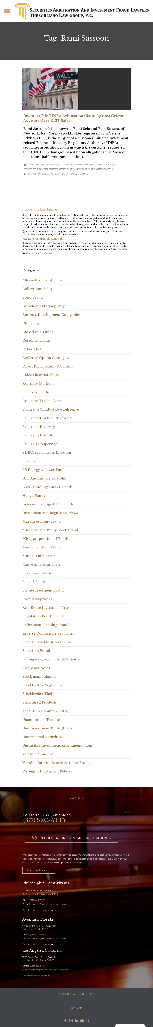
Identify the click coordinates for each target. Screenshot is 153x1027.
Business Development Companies (51, 315)
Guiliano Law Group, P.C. (81, 994)
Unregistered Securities (42, 737)
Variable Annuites (37, 754)
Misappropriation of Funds (45, 539)
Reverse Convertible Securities (48, 634)
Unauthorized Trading (41, 720)
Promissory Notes (37, 599)
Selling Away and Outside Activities (51, 659)
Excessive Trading (37, 392)
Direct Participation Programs (47, 366)
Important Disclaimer (39, 253)
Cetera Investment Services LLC (49, 174)
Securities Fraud (36, 651)
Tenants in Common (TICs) (45, 711)
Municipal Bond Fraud (41, 547)
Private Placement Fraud (43, 590)
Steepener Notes (36, 668)
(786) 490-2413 (38, 934)
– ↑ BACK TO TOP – (76, 797)
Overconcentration (38, 573)
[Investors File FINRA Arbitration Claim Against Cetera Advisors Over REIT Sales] (76, 89)
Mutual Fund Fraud (39, 556)
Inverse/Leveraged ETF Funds (48, 504)
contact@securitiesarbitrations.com (42, 238)
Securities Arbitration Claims (46, 642)
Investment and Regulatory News (89, 164)
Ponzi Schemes (34, 582)
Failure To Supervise (39, 444)
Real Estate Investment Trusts (47, 608)
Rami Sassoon (79, 174)
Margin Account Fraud (41, 522)
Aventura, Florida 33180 (35, 929)
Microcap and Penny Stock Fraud (50, 530)
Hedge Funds (33, 496)
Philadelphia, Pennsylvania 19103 (40, 894)
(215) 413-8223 (37, 900)
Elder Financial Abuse (40, 375)
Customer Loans (36, 341)
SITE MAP (76, 1008)
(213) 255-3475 (37, 965)
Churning (30, 323)
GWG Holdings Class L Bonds (47, 487)
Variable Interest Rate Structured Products (58, 763)
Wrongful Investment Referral (48, 771)
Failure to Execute (37, 435)
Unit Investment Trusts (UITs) (47, 728)
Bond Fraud (32, 298)
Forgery (29, 461)
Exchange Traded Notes (42, 401)
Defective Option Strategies (45, 358)
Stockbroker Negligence (42, 685)
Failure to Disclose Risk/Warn (47, 418)
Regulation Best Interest (42, 616)
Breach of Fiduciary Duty (43, 306)
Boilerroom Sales (37, 289)
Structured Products (39, 702)
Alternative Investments (42, 280)
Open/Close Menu (7, 11)
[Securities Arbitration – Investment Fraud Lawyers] (81, 11)
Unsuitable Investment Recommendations (86, 169)
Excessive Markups (38, 384)
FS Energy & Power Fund (43, 470)
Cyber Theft (32, 349)
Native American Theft (41, 565)
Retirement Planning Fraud (45, 625)
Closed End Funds (37, 332)
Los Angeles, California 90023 (38, 960)
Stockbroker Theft (38, 694)
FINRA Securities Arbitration (47, 164)
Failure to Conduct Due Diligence (50, 410)
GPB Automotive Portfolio (44, 478)
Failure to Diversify (38, 427)
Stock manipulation (39, 677)
